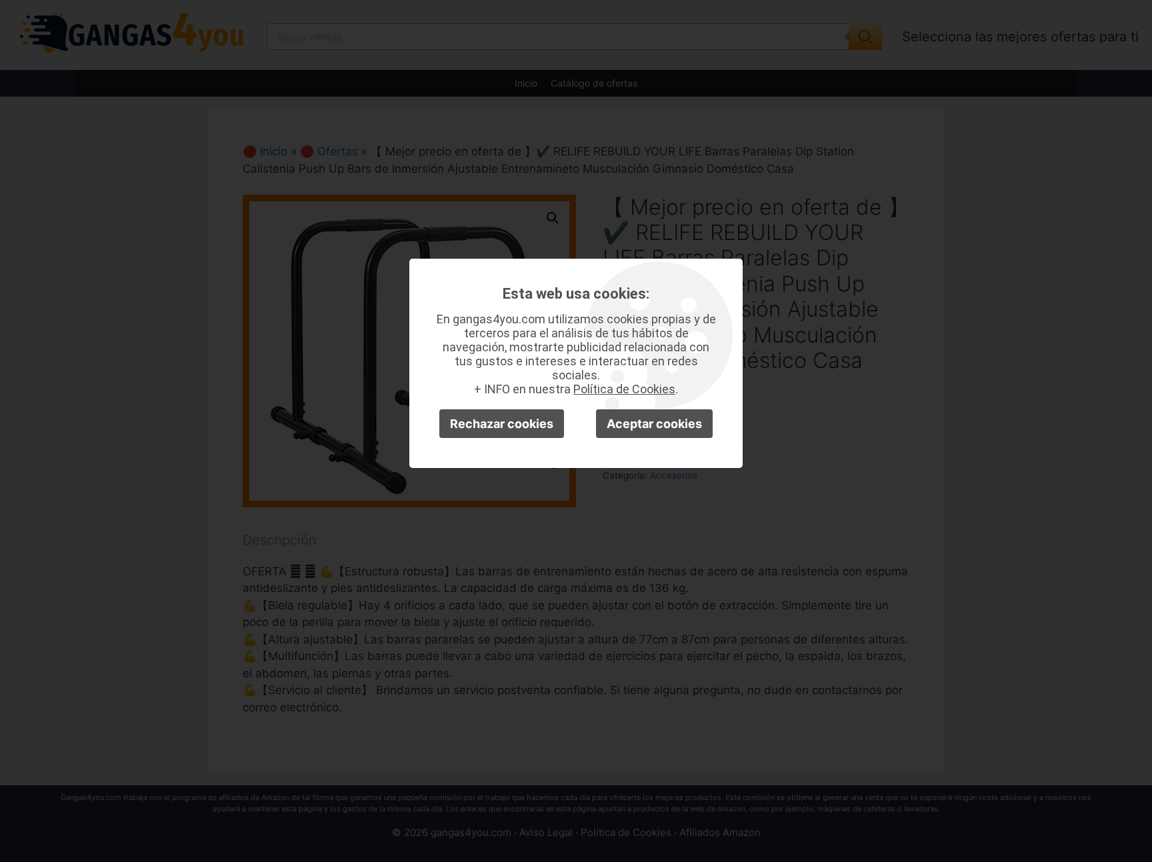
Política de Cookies (624, 389)
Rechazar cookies (501, 424)
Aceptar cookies (654, 424)
